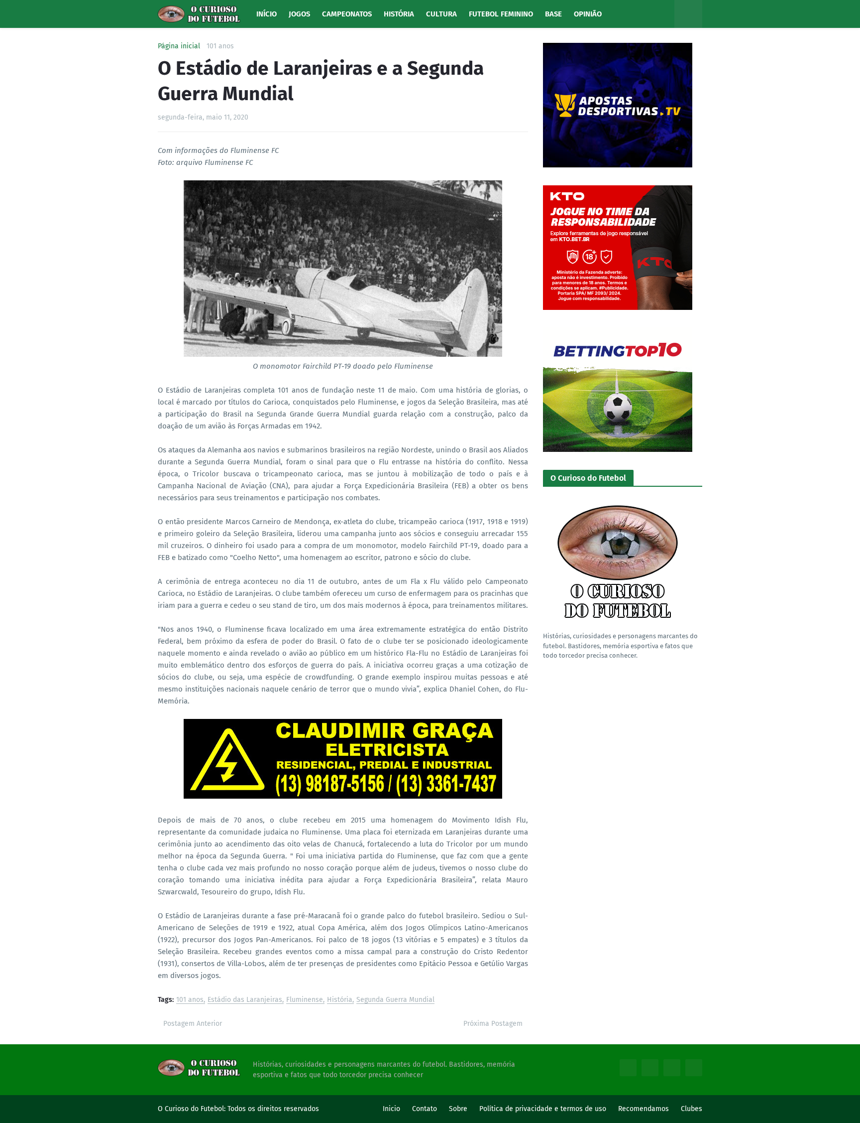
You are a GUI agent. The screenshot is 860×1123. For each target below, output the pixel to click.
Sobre (458, 1109)
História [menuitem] (399, 13)
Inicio (391, 1109)
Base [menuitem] (553, 13)
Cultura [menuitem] (441, 13)
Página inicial (179, 46)
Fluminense (304, 1000)
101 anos (220, 46)
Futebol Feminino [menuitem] (501, 13)
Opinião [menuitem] (588, 13)
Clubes (691, 1109)
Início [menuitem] (266, 13)
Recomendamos (643, 1109)
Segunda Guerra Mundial (395, 1000)
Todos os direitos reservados (273, 1109)
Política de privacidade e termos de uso (542, 1109)
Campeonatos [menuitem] (347, 13)
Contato (424, 1109)
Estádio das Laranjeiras (245, 1000)
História (339, 1000)
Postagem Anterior (192, 1023)
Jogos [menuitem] (299, 13)
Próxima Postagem (493, 1023)
